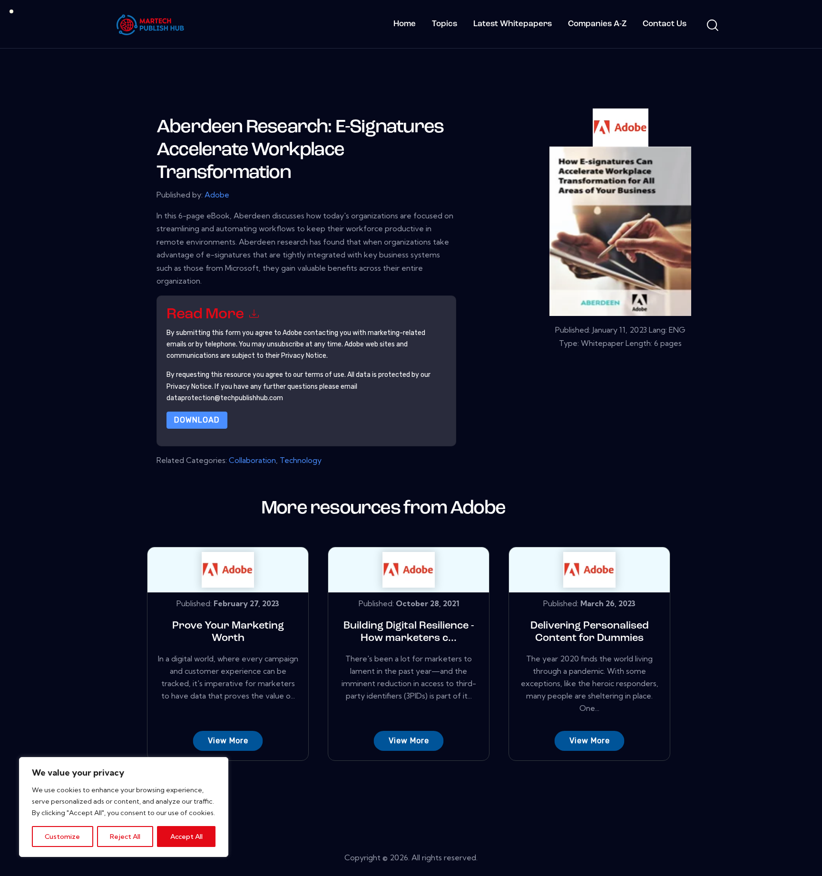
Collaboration (252, 460)
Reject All (125, 836)
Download (197, 419)
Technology (301, 460)
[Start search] (712, 25)
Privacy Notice (189, 387)
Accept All (186, 836)
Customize (62, 836)
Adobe (217, 194)
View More (228, 740)
